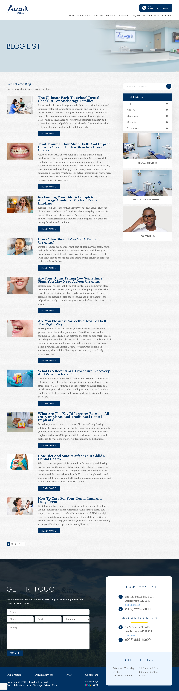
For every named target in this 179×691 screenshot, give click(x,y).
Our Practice (84, 15)
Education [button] (124, 15)
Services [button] (110, 15)
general (131, 110)
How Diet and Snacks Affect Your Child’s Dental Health (71, 457)
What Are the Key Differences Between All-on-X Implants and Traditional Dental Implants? (74, 417)
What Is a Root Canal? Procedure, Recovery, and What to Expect (74, 372)
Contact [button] (166, 15)
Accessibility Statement (19, 685)
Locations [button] (98, 15)
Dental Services (147, 163)
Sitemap (37, 685)
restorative (132, 116)
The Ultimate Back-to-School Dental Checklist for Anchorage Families (68, 99)
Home (72, 15)
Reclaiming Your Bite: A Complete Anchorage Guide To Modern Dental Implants (68, 200)
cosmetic (131, 122)
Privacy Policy (51, 685)
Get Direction (133, 605)
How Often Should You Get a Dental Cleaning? (68, 240)
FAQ (69, 674)
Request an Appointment (147, 199)
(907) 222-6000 (158, 9)
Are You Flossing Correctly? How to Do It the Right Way (72, 322)
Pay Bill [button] (136, 15)
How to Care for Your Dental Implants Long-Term (70, 500)
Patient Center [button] (151, 15)
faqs (129, 104)
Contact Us (147, 236)
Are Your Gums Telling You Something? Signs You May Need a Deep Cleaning (71, 279)
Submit (15, 653)
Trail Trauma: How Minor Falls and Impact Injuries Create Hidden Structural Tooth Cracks (74, 147)
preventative (133, 128)
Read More (49, 133)
